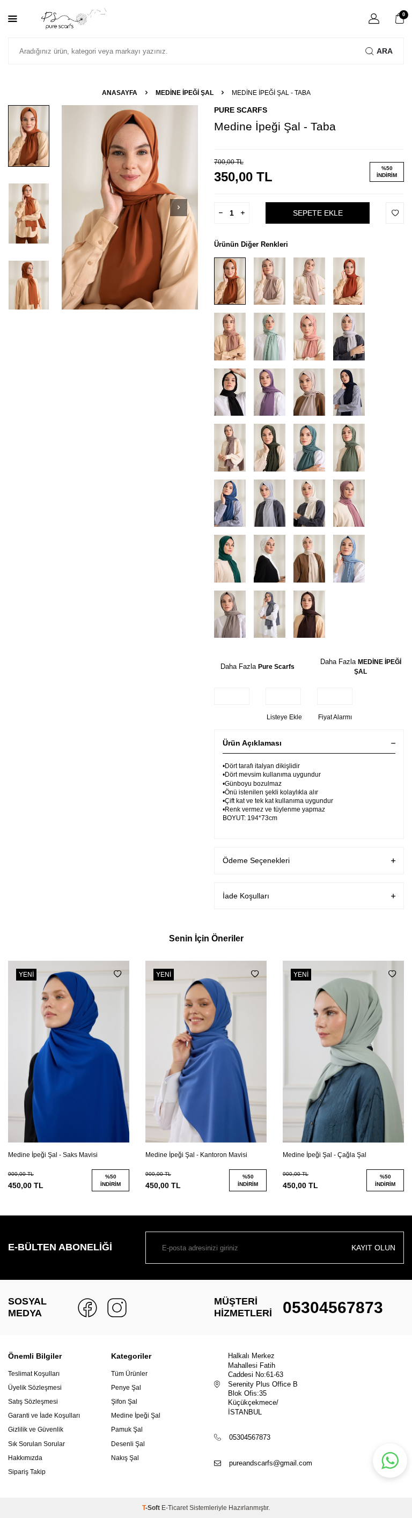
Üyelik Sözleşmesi (35, 1387)
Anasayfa (119, 93)
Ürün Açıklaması (252, 743)
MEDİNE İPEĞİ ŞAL (185, 93)
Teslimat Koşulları (34, 1373)
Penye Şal (126, 1387)
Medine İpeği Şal (135, 1415)
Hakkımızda (25, 1458)
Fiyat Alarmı (335, 717)
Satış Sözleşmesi (33, 1401)
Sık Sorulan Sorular (36, 1444)
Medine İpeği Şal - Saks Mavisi (53, 1155)
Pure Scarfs (240, 110)
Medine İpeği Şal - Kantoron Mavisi (196, 1155)
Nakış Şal (125, 1458)
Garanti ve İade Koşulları (44, 1415)
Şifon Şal (124, 1401)
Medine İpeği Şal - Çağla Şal (324, 1155)
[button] (178, 207)
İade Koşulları (246, 895)
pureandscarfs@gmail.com (270, 1463)
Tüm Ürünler (129, 1373)
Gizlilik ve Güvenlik (35, 1429)
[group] (130, 207)
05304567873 (333, 1307)
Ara (385, 51)
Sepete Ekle (318, 213)
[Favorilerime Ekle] (117, 974)
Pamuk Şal (127, 1429)
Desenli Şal (128, 1444)
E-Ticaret (174, 1508)
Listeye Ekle (284, 717)
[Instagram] (117, 1307)
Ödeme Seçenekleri (256, 860)
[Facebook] (87, 1307)
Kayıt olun (373, 1247)
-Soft (151, 1508)
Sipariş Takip (27, 1472)
